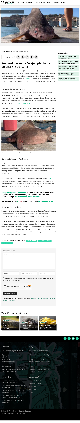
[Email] (36, 57)
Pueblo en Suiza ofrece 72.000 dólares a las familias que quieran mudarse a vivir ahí (67, 68)
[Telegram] (32, 57)
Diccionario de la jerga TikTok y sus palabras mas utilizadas (68, 62)
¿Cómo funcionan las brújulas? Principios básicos (67, 57)
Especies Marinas (31, 240)
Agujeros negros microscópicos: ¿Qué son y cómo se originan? (13, 370)
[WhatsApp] (27, 57)
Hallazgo (42, 240)
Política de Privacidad (8, 411)
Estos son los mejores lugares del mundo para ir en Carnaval (39, 370)
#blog (3, 192)
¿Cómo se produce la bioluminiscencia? (8, 365)
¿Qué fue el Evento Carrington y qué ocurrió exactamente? (13, 351)
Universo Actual (7, 51)
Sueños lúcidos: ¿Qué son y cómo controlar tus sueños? (12, 360)
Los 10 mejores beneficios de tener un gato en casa (29, 327)
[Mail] (73, 338)
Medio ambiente (11, 12)
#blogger (10, 192)
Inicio (4, 12)
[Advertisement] (68, 95)
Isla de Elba (28, 79)
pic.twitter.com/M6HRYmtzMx (27, 197)
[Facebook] (18, 57)
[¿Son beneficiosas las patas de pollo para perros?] (47, 323)
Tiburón (9, 243)
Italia (48, 240)
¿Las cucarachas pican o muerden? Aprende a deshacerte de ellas (12, 396)
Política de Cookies (24, 411)
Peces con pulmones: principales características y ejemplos (10, 326)
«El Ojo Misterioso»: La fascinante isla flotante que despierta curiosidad (40, 360)
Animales (19, 12)
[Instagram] (69, 338)
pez (50, 178)
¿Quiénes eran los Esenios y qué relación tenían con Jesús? (67, 79)
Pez (3, 243)
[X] (23, 57)
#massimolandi (20, 192)
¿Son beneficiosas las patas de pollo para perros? (47, 327)
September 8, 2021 (45, 201)
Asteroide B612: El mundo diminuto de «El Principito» (66, 74)
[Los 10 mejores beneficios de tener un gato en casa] (29, 323)
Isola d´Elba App (24, 103)
